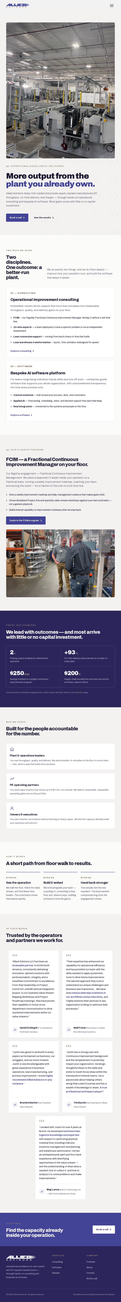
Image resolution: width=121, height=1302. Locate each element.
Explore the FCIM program (24, 520)
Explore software (20, 415)
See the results (42, 217)
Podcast (90, 1262)
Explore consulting (20, 351)
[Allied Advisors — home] (18, 6)
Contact (90, 1273)
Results (79, 692)
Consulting (57, 1262)
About (89, 1267)
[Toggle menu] (111, 5)
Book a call (16, 217)
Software (56, 1267)
